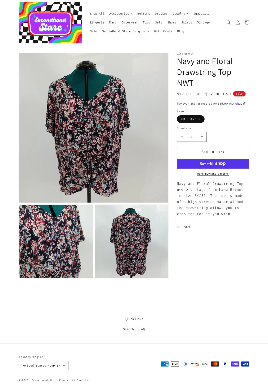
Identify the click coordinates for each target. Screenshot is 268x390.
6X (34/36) (190, 119)
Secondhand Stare (45, 380)
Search (128, 329)
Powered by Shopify (73, 380)
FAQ (142, 329)
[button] (121, 13)
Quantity (184, 128)
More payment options (213, 173)
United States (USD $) (41, 365)
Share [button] (186, 226)
